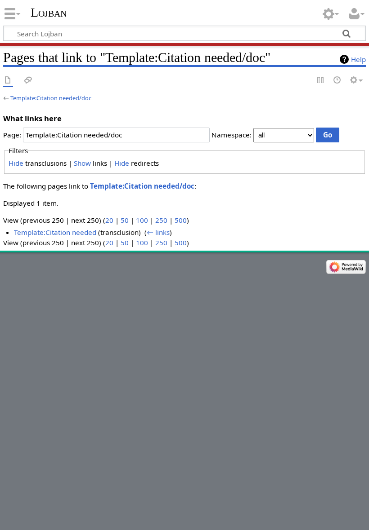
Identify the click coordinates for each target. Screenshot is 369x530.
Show (82, 163)
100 (142, 220)
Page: (12, 134)
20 (109, 220)
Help (358, 59)
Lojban (49, 12)
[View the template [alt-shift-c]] (8, 80)
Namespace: (232, 134)
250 (161, 220)
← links (158, 232)
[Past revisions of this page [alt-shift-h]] (337, 80)
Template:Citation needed (55, 232)
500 (181, 220)
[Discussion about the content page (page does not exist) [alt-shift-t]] (28, 80)
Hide (16, 163)
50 (125, 220)
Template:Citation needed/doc (50, 98)
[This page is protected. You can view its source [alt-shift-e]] (321, 80)
